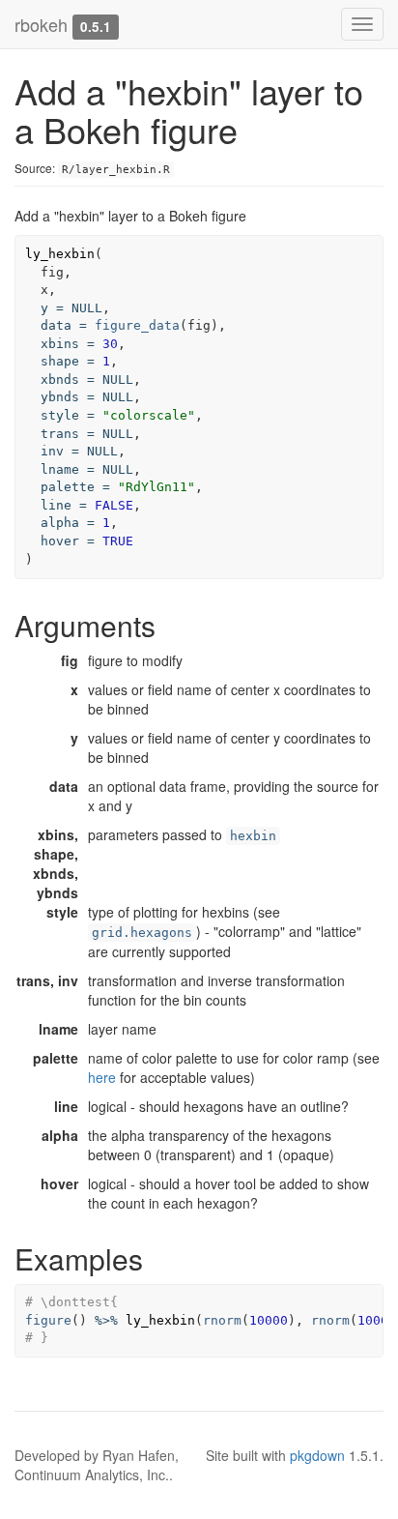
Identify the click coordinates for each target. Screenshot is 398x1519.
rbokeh (41, 24)
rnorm (222, 1320)
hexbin (253, 836)
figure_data (137, 325)
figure (48, 1320)
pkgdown (317, 1455)
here (102, 1077)
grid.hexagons (142, 932)
